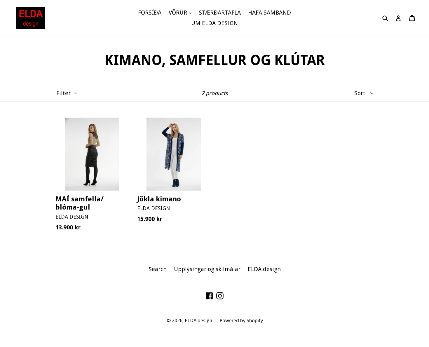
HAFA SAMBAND (269, 12)
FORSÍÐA (149, 12)
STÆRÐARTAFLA (220, 12)
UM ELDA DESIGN (214, 23)
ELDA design (264, 269)
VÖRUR (181, 12)
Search (158, 269)
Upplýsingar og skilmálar (207, 269)
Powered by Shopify (241, 320)
